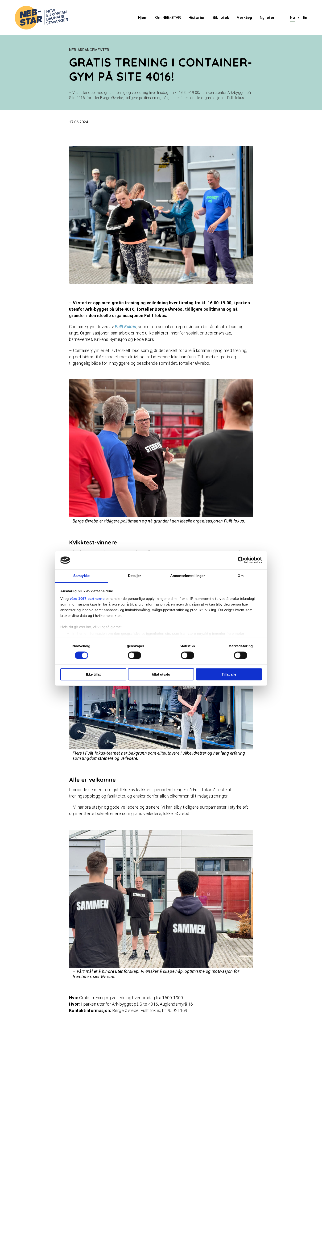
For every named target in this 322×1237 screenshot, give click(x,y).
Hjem (142, 17)
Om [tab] (241, 576)
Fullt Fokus (125, 326)
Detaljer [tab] (134, 576)
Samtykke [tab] (81, 576)
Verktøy (244, 17)
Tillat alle (229, 674)
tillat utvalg (161, 674)
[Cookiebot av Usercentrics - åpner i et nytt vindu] (241, 560)
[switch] (134, 655)
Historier (197, 17)
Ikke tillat (93, 674)
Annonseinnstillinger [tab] (187, 576)
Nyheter (267, 17)
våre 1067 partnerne (87, 599)
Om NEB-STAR (168, 17)
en (305, 17)
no (292, 17)
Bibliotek (221, 17)
